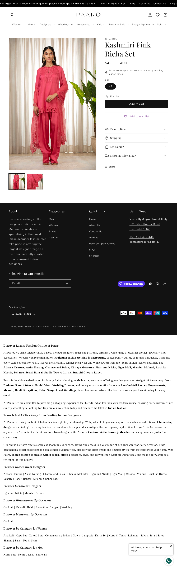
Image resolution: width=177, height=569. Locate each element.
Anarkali (8, 535)
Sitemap (94, 255)
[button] (12, 15)
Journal (93, 237)
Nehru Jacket (26, 554)
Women (53, 225)
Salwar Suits (148, 535)
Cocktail (53, 237)
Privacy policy (42, 326)
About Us (144, 3)
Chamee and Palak (54, 474)
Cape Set (21, 535)
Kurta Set (100, 535)
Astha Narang (32, 474)
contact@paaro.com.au (144, 242)
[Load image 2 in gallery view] (35, 182)
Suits (18, 540)
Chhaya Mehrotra (77, 474)
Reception (42, 507)
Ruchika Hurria (157, 474)
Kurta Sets (9, 554)
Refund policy (78, 326)
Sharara (7, 540)
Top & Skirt (30, 540)
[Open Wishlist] (157, 15)
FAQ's (173, 3)
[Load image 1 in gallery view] (17, 182)
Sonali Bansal (23, 478)
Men (51, 219)
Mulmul (141, 474)
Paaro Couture (24, 326)
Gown (76, 535)
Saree (161, 535)
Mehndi (20, 507)
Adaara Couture (12, 474)
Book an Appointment (113, 3)
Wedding (67, 507)
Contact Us (159, 3)
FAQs (92, 249)
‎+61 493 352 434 (141, 237)
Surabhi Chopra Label (46, 478)
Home (92, 219)
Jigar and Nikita (99, 474)
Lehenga (133, 535)
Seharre (7, 478)
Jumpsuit (87, 535)
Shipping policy (60, 326)
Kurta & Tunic (117, 535)
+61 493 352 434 (85, 3)
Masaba (130, 474)
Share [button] (112, 166)
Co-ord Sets (36, 535)
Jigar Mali (117, 474)
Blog (132, 3)
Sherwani (41, 554)
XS (110, 86)
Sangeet (54, 507)
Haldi (30, 507)
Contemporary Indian (58, 535)
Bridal (52, 231)
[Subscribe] (67, 283)
